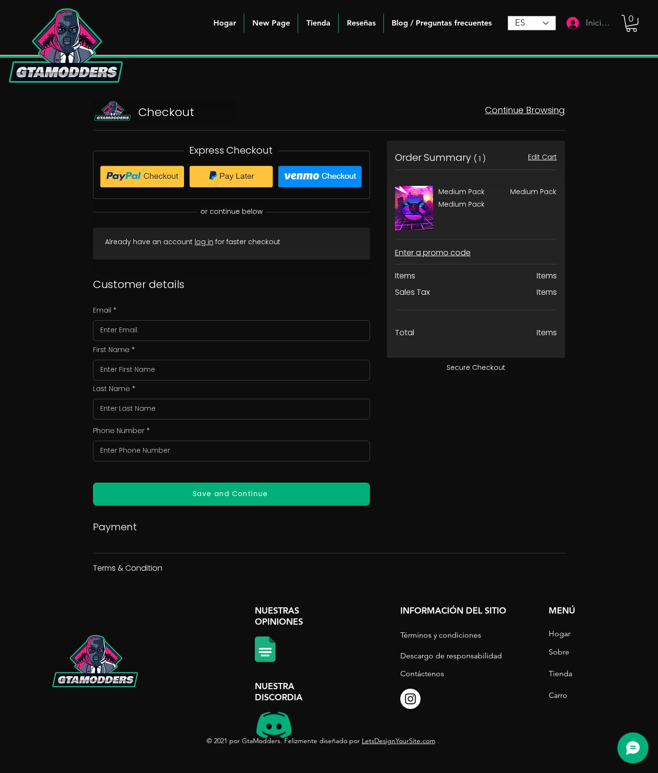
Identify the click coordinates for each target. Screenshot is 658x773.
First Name (111, 349)
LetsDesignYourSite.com (398, 740)
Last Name (111, 388)
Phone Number (119, 430)
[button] (442, 23)
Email (102, 310)
